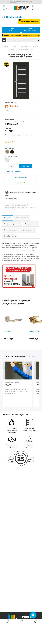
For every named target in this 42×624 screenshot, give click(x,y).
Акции (36, 9)
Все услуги (32, 356)
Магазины (34, 21)
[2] (8, 142)
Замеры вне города (12, 382)
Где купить (21, 182)
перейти (13, 2)
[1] (6, 142)
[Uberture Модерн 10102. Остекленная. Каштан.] (21, 98)
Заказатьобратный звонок (30, 29)
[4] (12, 142)
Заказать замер (21, 177)
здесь (23, 208)
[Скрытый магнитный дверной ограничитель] (19, 288)
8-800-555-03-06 (12, 16)
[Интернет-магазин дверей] (21, 9)
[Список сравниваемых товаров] (7, 620)
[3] (10, 142)
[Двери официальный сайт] (21, 618)
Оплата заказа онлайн (31, 35)
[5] (15, 142)
